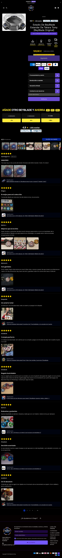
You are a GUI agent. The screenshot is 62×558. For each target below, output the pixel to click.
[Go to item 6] (46, 146)
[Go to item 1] (5, 146)
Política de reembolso (53, 537)
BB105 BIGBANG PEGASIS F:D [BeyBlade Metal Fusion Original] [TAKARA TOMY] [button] (26, 181)
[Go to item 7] (54, 146)
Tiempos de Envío (54, 535)
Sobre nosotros (54, 541)
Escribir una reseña (51, 139)
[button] (7, 171)
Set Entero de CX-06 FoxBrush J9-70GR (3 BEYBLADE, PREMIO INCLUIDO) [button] (25, 216)
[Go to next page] (40, 510)
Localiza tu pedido (55, 533)
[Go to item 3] (22, 146)
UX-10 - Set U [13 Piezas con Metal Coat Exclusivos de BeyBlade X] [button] (24, 432)
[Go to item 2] (13, 146)
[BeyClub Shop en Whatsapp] (40, 518)
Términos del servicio (53, 543)
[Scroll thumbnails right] (59, 146)
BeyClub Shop (13, 554)
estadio (44, 16)
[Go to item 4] (30, 146)
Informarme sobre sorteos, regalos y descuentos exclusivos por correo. (31, 538)
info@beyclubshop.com (8, 544)
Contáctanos (53, 531)
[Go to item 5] (38, 146)
